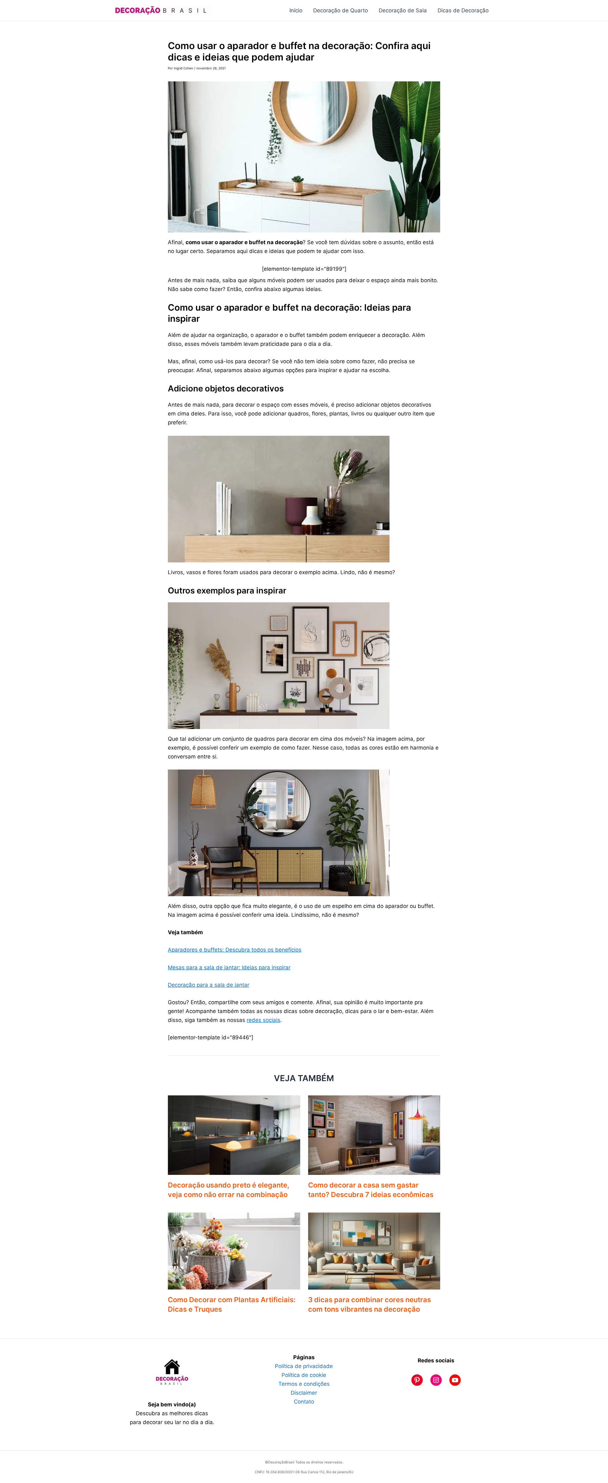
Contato (304, 1401)
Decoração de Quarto (340, 10)
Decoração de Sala (403, 10)
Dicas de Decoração (463, 10)
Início (295, 10)
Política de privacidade (304, 1366)
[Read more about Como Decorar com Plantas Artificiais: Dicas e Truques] (234, 1250)
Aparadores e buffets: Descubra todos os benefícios (234, 950)
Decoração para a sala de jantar (208, 985)
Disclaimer (304, 1393)
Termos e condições (304, 1384)
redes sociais (263, 1020)
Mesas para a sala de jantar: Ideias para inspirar (229, 967)
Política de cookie (304, 1375)
